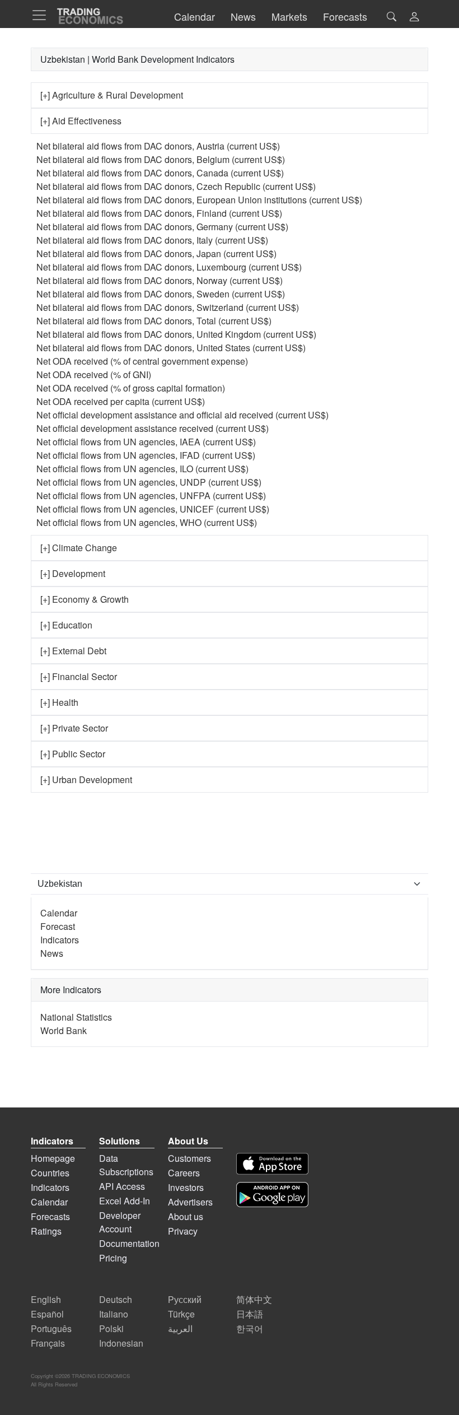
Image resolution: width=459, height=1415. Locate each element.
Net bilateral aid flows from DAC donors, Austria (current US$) (158, 145)
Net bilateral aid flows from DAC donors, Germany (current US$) (162, 226)
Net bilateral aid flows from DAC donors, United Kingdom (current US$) (176, 334)
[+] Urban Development (86, 779)
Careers (184, 1172)
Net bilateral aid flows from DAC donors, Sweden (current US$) (160, 293)
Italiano (113, 1313)
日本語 (249, 1313)
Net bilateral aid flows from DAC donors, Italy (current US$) (152, 240)
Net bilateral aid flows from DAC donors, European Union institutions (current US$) (199, 199)
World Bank (63, 1030)
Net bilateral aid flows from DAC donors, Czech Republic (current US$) (176, 186)
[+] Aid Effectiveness (80, 120)
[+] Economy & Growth (84, 599)
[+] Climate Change (78, 547)
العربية (180, 1328)
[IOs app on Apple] (272, 1163)
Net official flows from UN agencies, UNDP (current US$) (148, 482)
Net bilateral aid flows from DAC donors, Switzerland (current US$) (167, 307)
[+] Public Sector (72, 753)
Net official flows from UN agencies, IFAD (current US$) (145, 455)
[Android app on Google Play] (272, 1194)
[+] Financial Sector (78, 676)
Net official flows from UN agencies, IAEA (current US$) (146, 441)
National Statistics (76, 1017)
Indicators (59, 939)
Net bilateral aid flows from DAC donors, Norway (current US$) (159, 280)
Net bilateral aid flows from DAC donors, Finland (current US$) (159, 213)
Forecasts (50, 1216)
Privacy (183, 1231)
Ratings (46, 1231)
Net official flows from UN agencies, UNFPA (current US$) (151, 495)
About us (185, 1216)
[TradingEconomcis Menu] (42, 15)
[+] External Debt (73, 650)
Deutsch (115, 1299)
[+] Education (66, 624)
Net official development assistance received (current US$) (152, 428)
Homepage (53, 1158)
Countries (50, 1172)
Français (48, 1343)
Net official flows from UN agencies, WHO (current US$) (146, 522)
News (51, 953)
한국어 (249, 1328)
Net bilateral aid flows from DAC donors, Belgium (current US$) (160, 159)
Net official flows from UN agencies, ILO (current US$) (142, 468)
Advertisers (190, 1201)
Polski (111, 1328)
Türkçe (181, 1313)
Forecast (57, 926)
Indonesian (121, 1343)
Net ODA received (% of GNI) (93, 374)
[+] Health (59, 702)
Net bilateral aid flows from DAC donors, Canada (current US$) (160, 172)
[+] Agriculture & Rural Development (111, 95)
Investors (186, 1187)
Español (47, 1313)
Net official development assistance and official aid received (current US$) (182, 414)
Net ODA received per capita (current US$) (120, 401)
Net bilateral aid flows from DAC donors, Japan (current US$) (156, 253)
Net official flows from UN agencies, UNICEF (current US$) (152, 508)
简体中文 (254, 1299)
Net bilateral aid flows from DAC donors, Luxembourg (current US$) (169, 266)
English (46, 1299)
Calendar (58, 912)
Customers (189, 1158)
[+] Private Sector (74, 728)
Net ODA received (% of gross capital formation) (130, 387)
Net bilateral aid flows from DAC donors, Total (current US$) (153, 320)
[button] (414, 17)
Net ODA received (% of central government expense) (142, 361)
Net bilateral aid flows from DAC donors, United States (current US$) (171, 347)
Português (51, 1328)
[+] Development (72, 573)
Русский (185, 1299)
